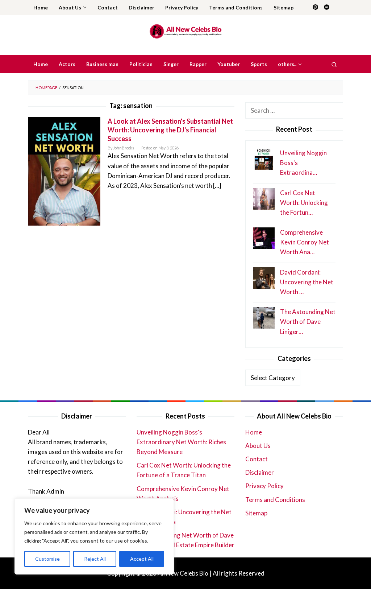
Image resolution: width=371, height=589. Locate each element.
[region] (94, 536)
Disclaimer (259, 472)
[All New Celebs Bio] (185, 31)
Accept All (142, 559)
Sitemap (256, 513)
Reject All (95, 559)
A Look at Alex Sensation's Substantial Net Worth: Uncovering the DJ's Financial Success (170, 130)
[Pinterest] (315, 7)
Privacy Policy (264, 486)
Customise (47, 559)
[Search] (334, 64)
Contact (256, 459)
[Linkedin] (326, 7)
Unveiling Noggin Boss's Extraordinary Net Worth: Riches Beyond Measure (181, 442)
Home (253, 432)
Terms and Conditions (275, 499)
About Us (258, 445)
